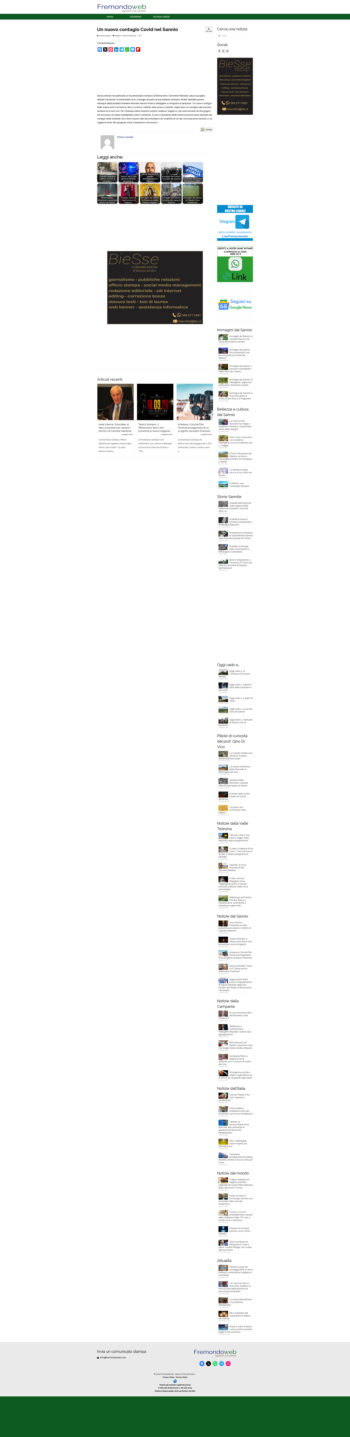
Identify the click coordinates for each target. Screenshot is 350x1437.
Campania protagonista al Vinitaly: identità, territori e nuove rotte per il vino (235, 1158)
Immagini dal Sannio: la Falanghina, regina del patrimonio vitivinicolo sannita (235, 382)
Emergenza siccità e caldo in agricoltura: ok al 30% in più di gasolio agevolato (235, 1075)
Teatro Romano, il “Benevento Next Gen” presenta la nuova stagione (235, 942)
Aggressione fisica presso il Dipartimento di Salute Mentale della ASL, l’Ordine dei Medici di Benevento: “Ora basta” (235, 985)
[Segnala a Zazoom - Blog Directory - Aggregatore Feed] (175, 1381)
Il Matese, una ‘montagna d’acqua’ (239, 484)
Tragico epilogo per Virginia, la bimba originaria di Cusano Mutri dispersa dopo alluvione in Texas (235, 1183)
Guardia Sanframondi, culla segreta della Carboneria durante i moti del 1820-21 (234, 507)
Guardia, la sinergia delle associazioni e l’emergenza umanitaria (233, 549)
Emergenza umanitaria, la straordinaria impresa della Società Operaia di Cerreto (235, 535)
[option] (115, 422)
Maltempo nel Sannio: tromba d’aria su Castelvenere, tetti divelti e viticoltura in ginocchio (235, 901)
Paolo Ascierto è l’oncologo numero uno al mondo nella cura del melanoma (235, 1199)
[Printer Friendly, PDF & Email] (206, 129)
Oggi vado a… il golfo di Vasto (241, 699)
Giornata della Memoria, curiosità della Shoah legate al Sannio (233, 783)
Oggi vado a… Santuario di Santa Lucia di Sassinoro (235, 722)
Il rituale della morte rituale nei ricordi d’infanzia (234, 796)
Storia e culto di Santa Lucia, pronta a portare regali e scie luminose (235, 1329)
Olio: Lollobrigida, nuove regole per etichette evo (232, 1143)
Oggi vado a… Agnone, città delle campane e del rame (235, 687)
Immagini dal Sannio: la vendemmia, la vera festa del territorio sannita (235, 339)
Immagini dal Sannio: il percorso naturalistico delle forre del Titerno (235, 369)
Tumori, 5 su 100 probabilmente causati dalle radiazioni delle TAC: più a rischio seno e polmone (235, 1216)
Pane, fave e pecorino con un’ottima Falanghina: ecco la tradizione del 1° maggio (235, 441)
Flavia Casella (105, 36)
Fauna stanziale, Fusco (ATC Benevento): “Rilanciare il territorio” (235, 969)
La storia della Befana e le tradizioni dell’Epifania (235, 1302)
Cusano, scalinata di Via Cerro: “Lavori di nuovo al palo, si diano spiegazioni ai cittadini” (235, 852)
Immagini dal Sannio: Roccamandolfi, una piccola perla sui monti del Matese (234, 353)
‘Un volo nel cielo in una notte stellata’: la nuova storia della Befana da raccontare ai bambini (234, 1287)
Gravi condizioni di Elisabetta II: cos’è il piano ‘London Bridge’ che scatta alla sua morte (235, 1245)
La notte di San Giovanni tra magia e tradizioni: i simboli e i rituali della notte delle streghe (234, 425)
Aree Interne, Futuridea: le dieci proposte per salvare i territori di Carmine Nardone (234, 926)
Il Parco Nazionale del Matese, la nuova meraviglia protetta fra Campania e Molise (235, 457)
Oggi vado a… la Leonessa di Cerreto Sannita (234, 674)
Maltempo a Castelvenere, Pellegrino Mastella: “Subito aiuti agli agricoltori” (234, 1030)
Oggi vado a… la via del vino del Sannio (240, 710)
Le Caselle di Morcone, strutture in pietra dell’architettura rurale (235, 756)
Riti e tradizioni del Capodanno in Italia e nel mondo (234, 1316)
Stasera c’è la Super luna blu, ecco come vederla (234, 1231)
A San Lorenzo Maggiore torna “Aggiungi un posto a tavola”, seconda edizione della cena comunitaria (233, 884)
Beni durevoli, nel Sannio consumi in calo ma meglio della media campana (235, 1045)
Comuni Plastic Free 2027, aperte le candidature (234, 1097)
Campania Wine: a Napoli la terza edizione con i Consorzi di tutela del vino (234, 1060)
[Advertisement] (155, 74)
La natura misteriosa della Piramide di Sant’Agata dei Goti (234, 769)
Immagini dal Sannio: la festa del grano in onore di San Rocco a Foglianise (235, 396)
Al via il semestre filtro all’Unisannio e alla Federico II (235, 1015)
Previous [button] (99, 423)
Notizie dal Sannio (129, 36)
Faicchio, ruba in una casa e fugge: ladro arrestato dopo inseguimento (234, 838)
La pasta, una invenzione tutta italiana (232, 810)
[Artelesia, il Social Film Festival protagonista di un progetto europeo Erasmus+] (195, 402)
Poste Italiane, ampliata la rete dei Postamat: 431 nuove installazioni (235, 1111)
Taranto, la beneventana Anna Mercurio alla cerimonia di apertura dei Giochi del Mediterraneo (233, 1127)
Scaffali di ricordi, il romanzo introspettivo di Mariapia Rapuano (235, 522)
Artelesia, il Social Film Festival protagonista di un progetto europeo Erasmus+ (235, 955)
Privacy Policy (168, 1377)
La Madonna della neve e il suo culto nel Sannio (235, 472)
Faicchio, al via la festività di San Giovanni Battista (232, 868)
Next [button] (210, 423)
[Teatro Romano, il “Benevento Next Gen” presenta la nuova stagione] (155, 402)
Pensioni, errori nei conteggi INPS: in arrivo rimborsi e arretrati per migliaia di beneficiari (235, 1271)
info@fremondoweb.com (113, 1357)
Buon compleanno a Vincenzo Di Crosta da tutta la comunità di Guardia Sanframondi (235, 564)
